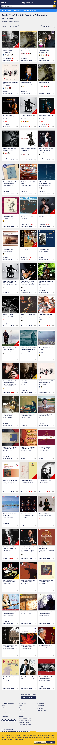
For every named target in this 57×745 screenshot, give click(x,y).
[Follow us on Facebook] (2, 720)
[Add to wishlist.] (17, 60)
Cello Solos (16, 21)
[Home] (3, 10)
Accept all (51, 742)
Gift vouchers (22, 712)
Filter (16, 26)
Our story (3, 712)
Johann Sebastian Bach (29, 10)
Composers (17, 10)
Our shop (3, 710)
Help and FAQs (22, 714)
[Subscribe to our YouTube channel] (14, 720)
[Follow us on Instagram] (11, 720)
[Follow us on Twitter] (5, 720)
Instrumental (9, 21)
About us (3, 705)
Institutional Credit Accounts (25, 720)
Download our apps (41, 710)
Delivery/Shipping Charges (25, 718)
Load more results (27, 697)
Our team (3, 707)
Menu (4, 3)
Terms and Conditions (24, 722)
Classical (9, 10)
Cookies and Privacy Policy (25, 724)
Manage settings (39, 742)
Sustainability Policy (5, 714)
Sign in (20, 705)
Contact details (40, 705)
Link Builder (21, 716)
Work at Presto (4, 716)
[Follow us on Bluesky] (8, 720)
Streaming (21, 707)
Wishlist (21, 710)
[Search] (54, 6)
